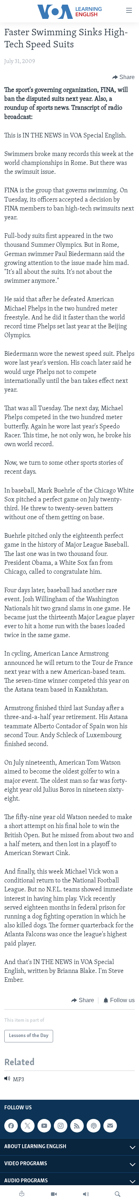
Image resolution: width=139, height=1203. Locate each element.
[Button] (123, 77)
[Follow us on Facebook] (11, 1125)
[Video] (54, 1194)
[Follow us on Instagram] (60, 1125)
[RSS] (77, 1125)
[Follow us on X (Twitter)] (27, 1125)
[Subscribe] (110, 1125)
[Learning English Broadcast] (86, 1194)
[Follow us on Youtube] (44, 1125)
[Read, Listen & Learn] (22, 1194)
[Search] (117, 1194)
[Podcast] (93, 1125)
